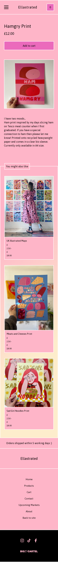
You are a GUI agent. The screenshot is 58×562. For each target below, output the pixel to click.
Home (29, 479)
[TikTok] (29, 540)
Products (29, 485)
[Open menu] (6, 7)
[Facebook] (35, 540)
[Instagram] (22, 540)
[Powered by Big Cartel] (29, 550)
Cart (29, 492)
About (29, 511)
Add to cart (29, 45)
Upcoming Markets (29, 505)
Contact (29, 498)
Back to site (29, 517)
